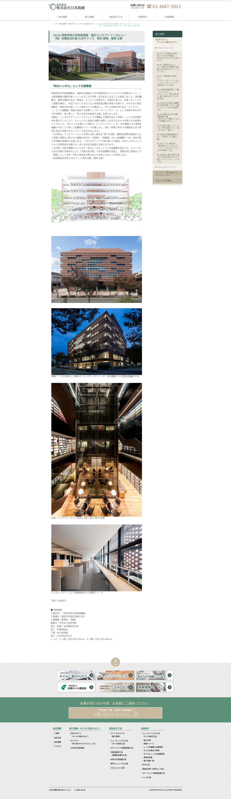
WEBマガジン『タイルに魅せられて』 (80, 734)
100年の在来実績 (77, 747)
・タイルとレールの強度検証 (153, 753)
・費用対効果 (147, 757)
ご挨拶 (56, 733)
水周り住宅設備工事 (118, 759)
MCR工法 (146, 764)
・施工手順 (146, 740)
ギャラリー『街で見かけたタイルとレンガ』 (84, 742)
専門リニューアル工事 (119, 763)
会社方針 (57, 737)
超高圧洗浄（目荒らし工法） (153, 768)
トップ (55, 24)
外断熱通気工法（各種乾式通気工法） (119, 753)
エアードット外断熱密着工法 (122, 747)
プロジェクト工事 (117, 768)
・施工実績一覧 (148, 760)
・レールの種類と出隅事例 (152, 747)
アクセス (57, 746)
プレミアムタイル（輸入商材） (117, 734)
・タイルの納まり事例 (150, 750)
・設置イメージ (148, 743)
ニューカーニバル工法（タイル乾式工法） (119, 742)
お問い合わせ (81, 790)
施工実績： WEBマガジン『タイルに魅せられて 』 (78, 24)
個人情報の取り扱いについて (60, 790)
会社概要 (57, 742)
